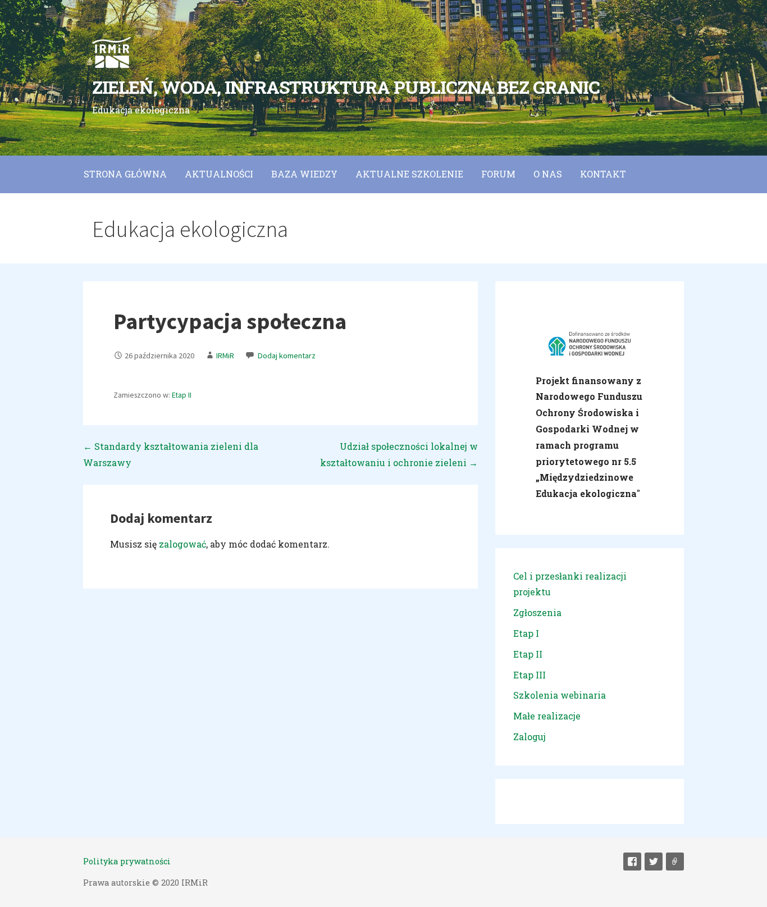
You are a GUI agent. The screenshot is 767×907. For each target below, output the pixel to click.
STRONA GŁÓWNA (125, 174)
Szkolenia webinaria (559, 695)
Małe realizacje (547, 716)
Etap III (529, 675)
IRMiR (225, 355)
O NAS (547, 174)
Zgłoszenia (537, 612)
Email (675, 861)
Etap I (526, 633)
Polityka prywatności (127, 861)
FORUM (498, 174)
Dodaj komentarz (287, 355)
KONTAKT (603, 174)
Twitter (654, 861)
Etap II (181, 395)
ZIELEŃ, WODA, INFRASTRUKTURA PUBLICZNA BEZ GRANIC (346, 87)
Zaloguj (529, 736)
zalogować (182, 544)
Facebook (632, 861)
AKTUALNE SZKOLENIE (409, 174)
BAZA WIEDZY (304, 174)
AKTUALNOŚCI (219, 174)
